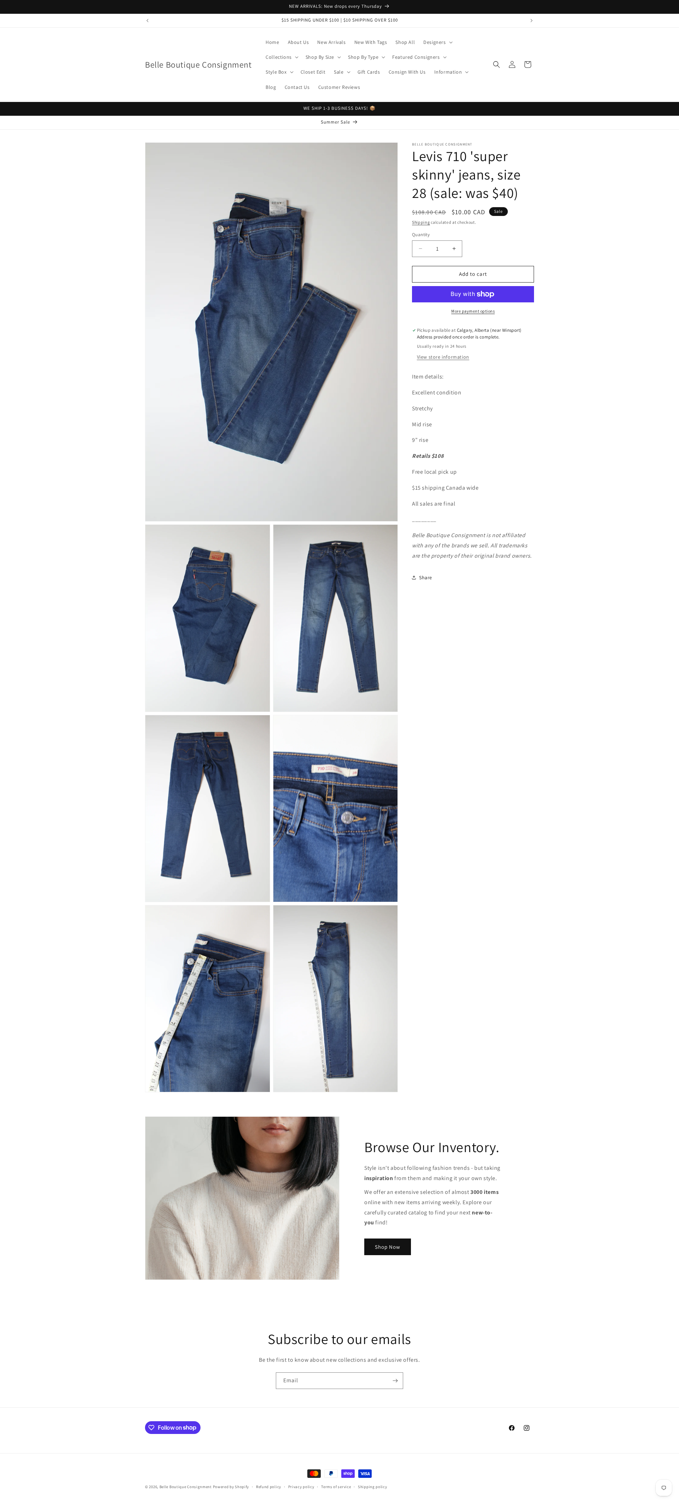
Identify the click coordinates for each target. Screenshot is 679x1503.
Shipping (421, 222)
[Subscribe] (395, 1380)
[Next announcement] (531, 20)
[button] (437, 42)
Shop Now (387, 1246)
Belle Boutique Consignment (185, 1486)
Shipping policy (372, 1486)
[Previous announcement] (147, 20)
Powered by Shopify (231, 1486)
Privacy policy (301, 1486)
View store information (443, 357)
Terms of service (336, 1486)
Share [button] (425, 577)
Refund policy (268, 1486)
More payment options (473, 311)
